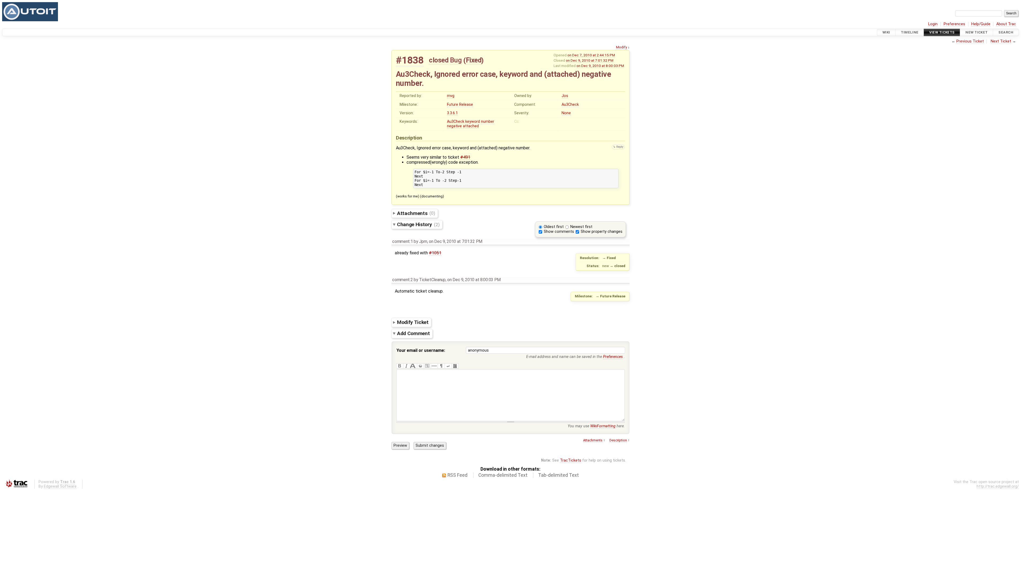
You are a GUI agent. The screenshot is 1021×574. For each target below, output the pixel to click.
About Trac (1006, 24)
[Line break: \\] (448, 366)
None (566, 113)
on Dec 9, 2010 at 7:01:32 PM (589, 60)
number (487, 121)
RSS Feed (457, 475)
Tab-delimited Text (558, 475)
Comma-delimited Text (503, 475)
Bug (456, 60)
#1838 (410, 60)
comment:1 (402, 241)
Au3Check (570, 104)
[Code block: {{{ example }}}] (427, 366)
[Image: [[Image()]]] (454, 366)
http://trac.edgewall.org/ (998, 486)
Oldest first (554, 227)
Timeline (909, 32)
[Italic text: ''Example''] (406, 366)
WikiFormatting (603, 426)
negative (454, 126)
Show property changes (601, 231)
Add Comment (413, 333)
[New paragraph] (441, 366)
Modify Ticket (413, 322)
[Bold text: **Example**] (399, 366)
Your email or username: (420, 350)
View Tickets (942, 32)
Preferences (954, 24)
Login (933, 24)
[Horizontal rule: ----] (434, 366)
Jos (565, 96)
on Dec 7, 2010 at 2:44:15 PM (591, 55)
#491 (465, 157)
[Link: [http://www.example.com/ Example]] (420, 366)
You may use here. (596, 426)
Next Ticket (1001, 41)
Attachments (416, 213)
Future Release (460, 104)
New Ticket (976, 32)
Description (618, 440)
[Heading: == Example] (413, 366)
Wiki (886, 32)
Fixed (474, 60)
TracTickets (570, 460)
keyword (472, 121)
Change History (418, 224)
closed (438, 60)
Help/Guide (980, 24)
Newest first (581, 227)
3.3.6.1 (452, 113)
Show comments (559, 231)
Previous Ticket (970, 41)
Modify (621, 47)
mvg (450, 96)
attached (471, 126)
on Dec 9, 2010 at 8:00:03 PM (600, 66)
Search (1005, 32)
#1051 (435, 252)
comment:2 (402, 279)
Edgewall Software (60, 486)
